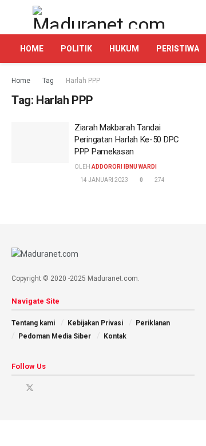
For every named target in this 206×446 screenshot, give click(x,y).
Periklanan (153, 323)
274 (159, 180)
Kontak (115, 336)
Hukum (124, 48)
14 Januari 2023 (103, 180)
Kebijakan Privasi (95, 323)
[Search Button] (190, 17)
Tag (48, 81)
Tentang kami (33, 323)
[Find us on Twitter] (30, 388)
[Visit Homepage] (103, 17)
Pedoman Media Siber (54, 336)
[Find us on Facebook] (14, 388)
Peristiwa (177, 48)
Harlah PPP (83, 81)
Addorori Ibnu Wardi (124, 167)
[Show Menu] (16, 17)
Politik (76, 48)
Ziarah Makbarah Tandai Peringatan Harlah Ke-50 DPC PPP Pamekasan (126, 139)
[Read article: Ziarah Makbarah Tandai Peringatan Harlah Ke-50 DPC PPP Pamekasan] (40, 142)
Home (31, 48)
